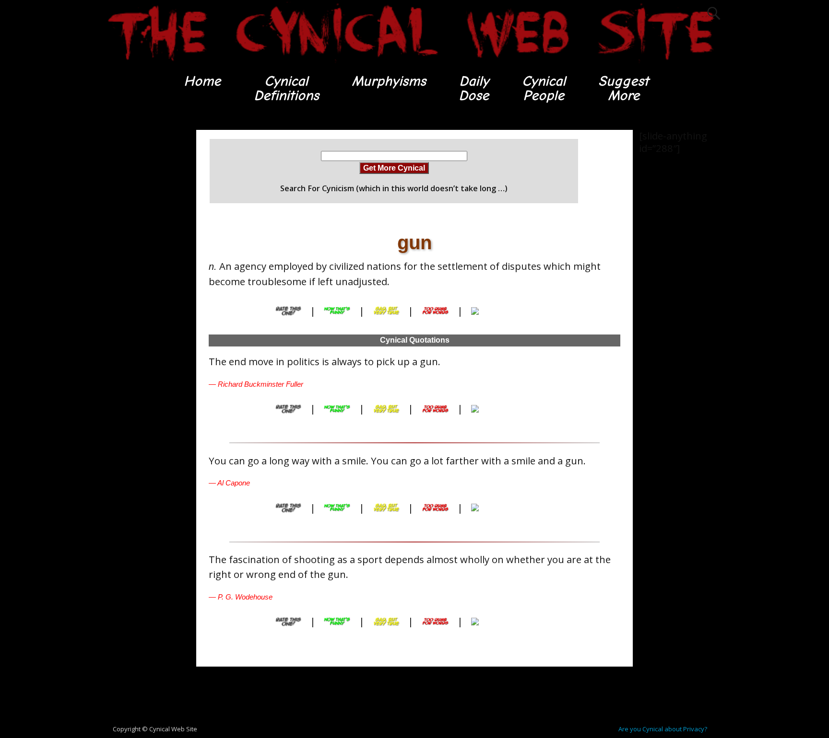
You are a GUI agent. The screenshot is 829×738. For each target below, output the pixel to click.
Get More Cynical (394, 167)
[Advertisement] (141, 273)
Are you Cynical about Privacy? (662, 729)
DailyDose (474, 88)
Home (202, 81)
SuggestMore (623, 88)
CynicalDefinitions (286, 88)
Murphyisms (389, 81)
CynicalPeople (544, 88)
